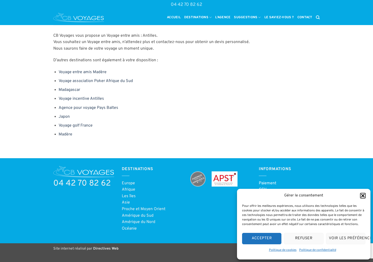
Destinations (196, 17)
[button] (362, 195)
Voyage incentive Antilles (81, 98)
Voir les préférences (347, 238)
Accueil (174, 17)
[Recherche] (318, 17)
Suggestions (245, 17)
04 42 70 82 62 (186, 5)
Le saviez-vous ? (279, 17)
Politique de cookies (283, 250)
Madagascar (69, 89)
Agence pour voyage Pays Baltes (88, 107)
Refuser (303, 238)
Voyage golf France (76, 125)
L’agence (222, 17)
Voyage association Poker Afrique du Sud (96, 81)
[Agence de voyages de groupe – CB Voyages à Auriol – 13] (78, 17)
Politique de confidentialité (317, 250)
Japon (64, 116)
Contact (304, 17)
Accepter (262, 238)
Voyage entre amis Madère (83, 72)
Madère (65, 134)
